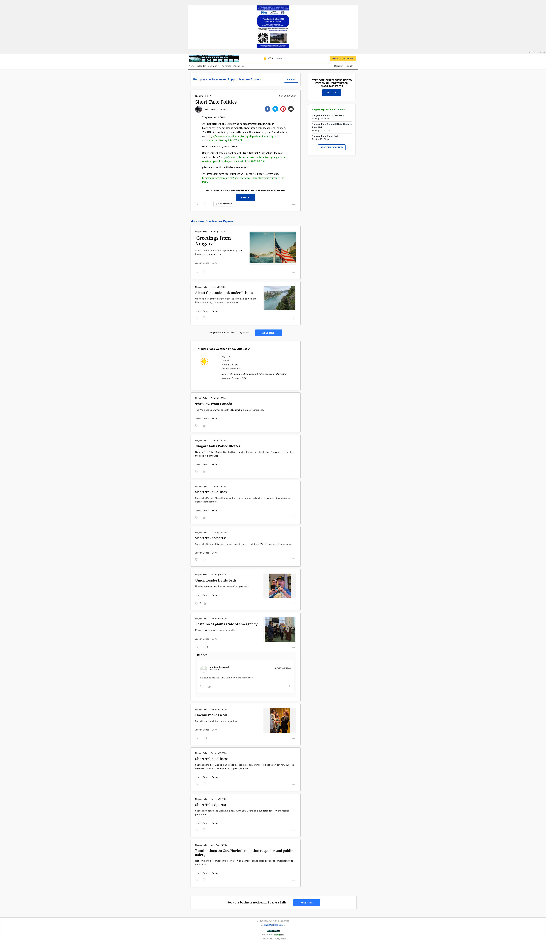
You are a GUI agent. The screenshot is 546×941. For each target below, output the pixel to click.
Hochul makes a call (212, 715)
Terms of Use (266, 939)
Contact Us (266, 925)
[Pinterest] (283, 108)
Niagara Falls (201, 232)
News (191, 66)
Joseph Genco (210, 109)
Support (291, 79)
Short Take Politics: (211, 492)
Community (213, 66)
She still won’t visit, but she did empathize (216, 721)
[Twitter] (275, 108)
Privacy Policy (280, 939)
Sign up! (245, 197)
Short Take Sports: (210, 538)
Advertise (226, 66)
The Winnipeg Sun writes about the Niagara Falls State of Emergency (229, 410)
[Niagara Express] (214, 58)
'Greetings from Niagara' (213, 241)
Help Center (279, 925)
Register (338, 66)
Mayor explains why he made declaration (215, 630)
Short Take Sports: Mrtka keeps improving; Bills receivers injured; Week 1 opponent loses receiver (243, 544)
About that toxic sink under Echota (224, 293)
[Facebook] (267, 108)
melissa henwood (219, 667)
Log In (350, 66)
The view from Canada (213, 404)
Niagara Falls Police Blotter (217, 446)
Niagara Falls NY (203, 96)
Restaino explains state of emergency (226, 624)
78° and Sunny (274, 58)
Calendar (201, 66)
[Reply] (205, 203)
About (236, 66)
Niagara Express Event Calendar (329, 109)
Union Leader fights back (215, 580)
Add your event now (332, 147)
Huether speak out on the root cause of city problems (222, 586)
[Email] (291, 108)
